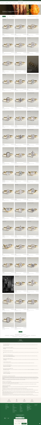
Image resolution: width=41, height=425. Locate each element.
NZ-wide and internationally (31, 386)
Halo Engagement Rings (20, 336)
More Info (15, 423)
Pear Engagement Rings (23, 335)
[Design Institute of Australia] (5, 418)
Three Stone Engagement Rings (14, 336)
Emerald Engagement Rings (28, 335)
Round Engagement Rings (7, 335)
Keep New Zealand (19, 423)
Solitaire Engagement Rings (33, 335)
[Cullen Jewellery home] (20, 2)
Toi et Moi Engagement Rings (25, 336)
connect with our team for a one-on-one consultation (20, 379)
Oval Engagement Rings (12, 335)
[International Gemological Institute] (8, 418)
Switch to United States (24, 423)
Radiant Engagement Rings (17, 335)
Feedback (27, 410)
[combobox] (7, 16)
